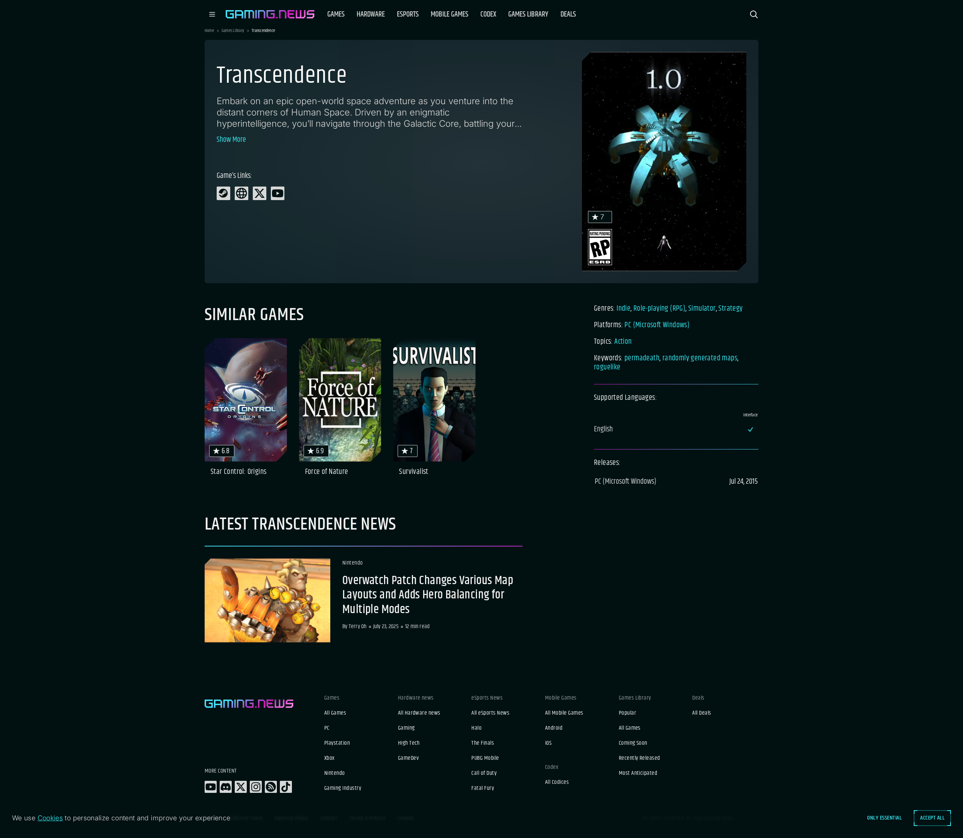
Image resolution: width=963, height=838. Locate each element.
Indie (623, 308)
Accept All (932, 818)
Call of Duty (484, 773)
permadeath (641, 358)
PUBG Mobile (485, 758)
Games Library (233, 31)
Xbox (329, 758)
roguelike (607, 367)
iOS (548, 743)
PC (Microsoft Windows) (657, 325)
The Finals (482, 743)
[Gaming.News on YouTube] (211, 787)
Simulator (702, 308)
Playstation (337, 743)
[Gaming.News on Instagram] (256, 787)
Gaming (406, 728)
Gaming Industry (342, 788)
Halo (476, 728)
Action (623, 342)
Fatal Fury (482, 788)
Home (209, 31)
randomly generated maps (699, 358)
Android (553, 728)
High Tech (409, 743)
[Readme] (364, 600)
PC (327, 728)
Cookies (50, 818)
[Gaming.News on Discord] (226, 787)
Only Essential (884, 818)
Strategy (730, 308)
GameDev (408, 758)
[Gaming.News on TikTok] (286, 787)
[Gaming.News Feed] (271, 787)
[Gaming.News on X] (241, 787)
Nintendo (334, 773)
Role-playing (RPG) (659, 308)
